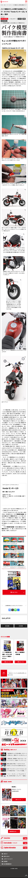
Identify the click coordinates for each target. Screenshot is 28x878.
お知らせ (5, 853)
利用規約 (5, 861)
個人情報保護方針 (7, 864)
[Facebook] (9, 610)
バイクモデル (4, 21)
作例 (24, 18)
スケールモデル (4, 18)
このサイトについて (7, 859)
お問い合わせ (6, 856)
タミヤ (19, 18)
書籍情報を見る (13, 831)
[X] (12, 610)
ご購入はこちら (7, 662)
